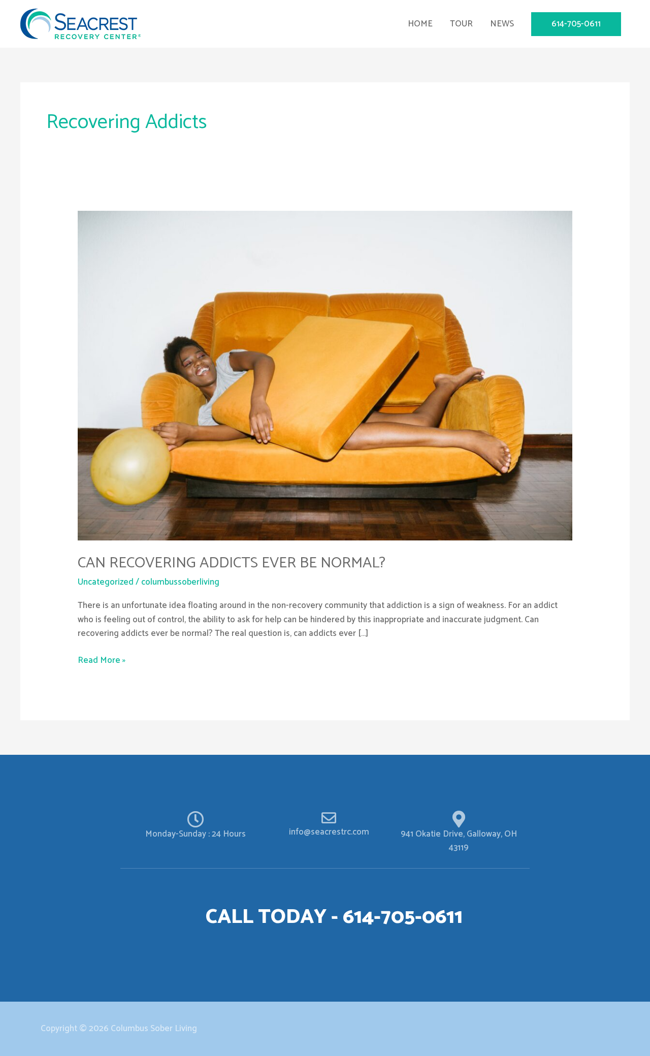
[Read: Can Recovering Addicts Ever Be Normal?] (325, 375)
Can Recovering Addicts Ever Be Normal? (231, 563)
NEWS (502, 24)
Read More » (101, 660)
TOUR (461, 24)
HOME (420, 24)
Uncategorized (106, 582)
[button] (576, 24)
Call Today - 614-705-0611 (334, 917)
